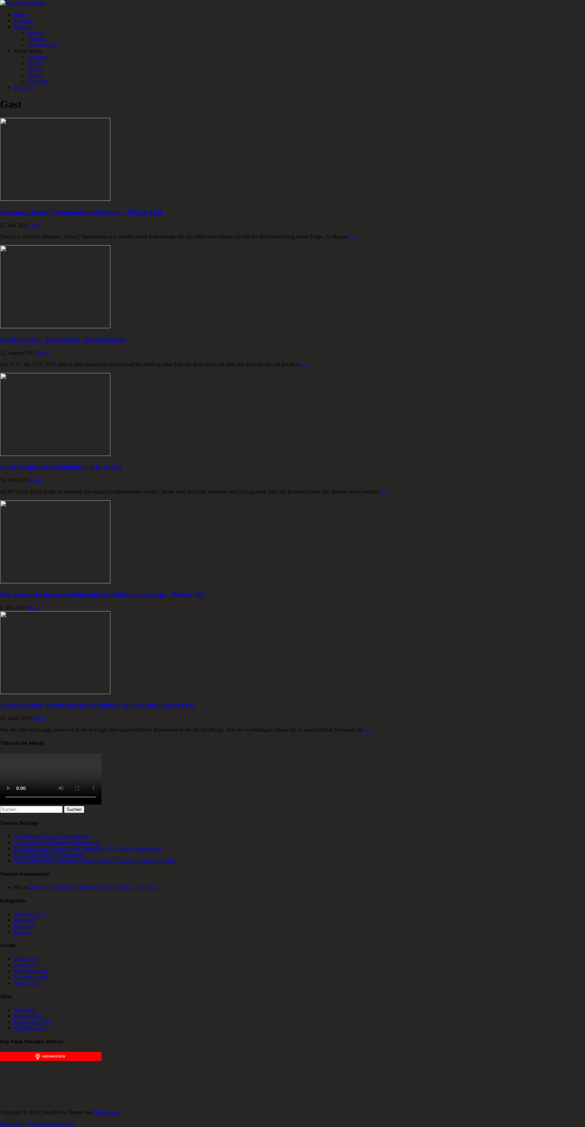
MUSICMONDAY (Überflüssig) (49, 854)
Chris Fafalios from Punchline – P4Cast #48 (61, 467)
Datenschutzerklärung (51, 1124)
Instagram (37, 57)
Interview (24, 926)
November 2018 (31, 971)
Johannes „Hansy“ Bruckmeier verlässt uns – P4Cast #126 (81, 212)
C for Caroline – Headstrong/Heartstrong (57, 842)
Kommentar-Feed (32, 1022)
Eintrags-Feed (28, 1016)
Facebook (37, 81)
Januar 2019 (27, 965)
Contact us (25, 87)
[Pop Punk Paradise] (23, 3)
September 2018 (31, 977)
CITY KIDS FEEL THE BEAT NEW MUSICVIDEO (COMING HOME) (95, 860)
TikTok (35, 63)
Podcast (22, 26)
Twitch (34, 69)
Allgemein (25, 920)
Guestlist (36, 39)
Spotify (35, 33)
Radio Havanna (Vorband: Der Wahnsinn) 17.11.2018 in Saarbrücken (88, 848)
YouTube (23, 20)
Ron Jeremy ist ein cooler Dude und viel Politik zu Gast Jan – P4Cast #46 (102, 594)
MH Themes (106, 1112)
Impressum (11, 1124)
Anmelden (25, 1010)
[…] (353, 236)
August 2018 (27, 983)
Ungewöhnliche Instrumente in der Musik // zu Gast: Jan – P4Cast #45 (98, 705)
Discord (35, 75)
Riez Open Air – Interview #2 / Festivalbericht (63, 339)
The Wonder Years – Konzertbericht (52, 836)
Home (20, 14)
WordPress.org (29, 1028)
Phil (33, 225)
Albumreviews (43, 45)
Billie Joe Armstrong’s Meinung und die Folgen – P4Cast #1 (94, 887)
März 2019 (25, 959)
